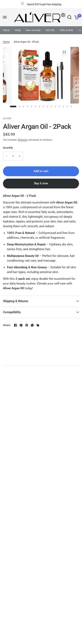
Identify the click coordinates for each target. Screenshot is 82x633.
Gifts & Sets (66, 30)
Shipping (22, 139)
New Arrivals (33, 30)
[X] (21, 325)
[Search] (69, 17)
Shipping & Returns (15, 301)
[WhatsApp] (32, 325)
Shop (18, 30)
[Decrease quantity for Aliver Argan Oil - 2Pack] (6, 156)
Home (6, 30)
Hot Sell (50, 30)
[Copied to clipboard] (37, 325)
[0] (76, 17)
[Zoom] (64, 52)
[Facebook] (15, 325)
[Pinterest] (26, 325)
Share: (7, 325)
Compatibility (12, 312)
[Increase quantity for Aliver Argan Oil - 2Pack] (19, 156)
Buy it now (41, 183)
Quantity (8, 147)
